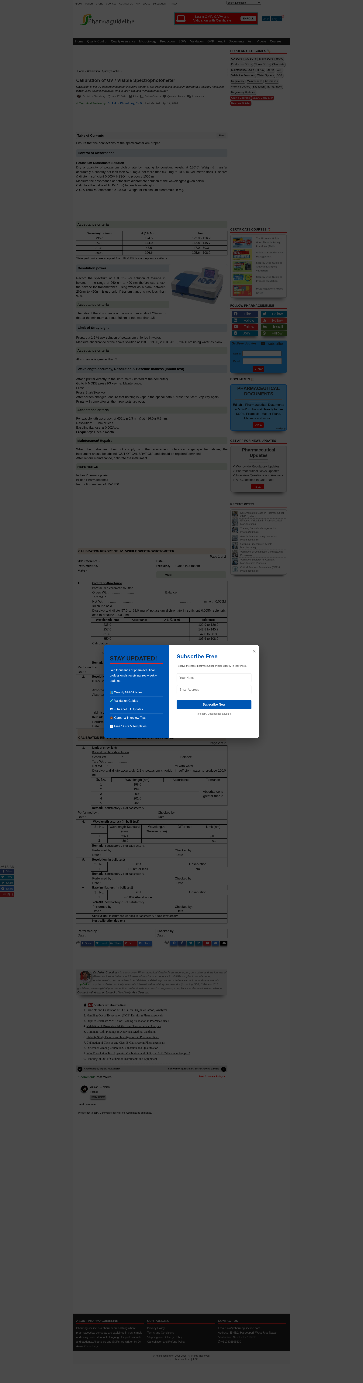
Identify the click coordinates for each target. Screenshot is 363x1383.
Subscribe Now (214, 704)
